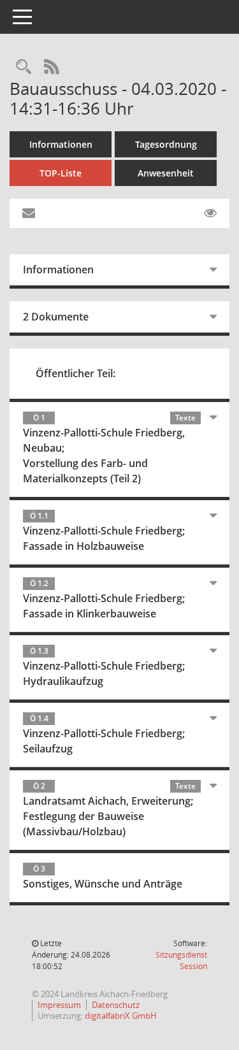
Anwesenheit (166, 173)
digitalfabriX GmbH (121, 1015)
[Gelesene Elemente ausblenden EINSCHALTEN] (210, 213)
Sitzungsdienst (181, 960)
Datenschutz (116, 1004)
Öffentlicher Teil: (75, 373)
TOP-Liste (61, 173)
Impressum (59, 1004)
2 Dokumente (56, 317)
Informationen (60, 144)
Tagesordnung (166, 144)
